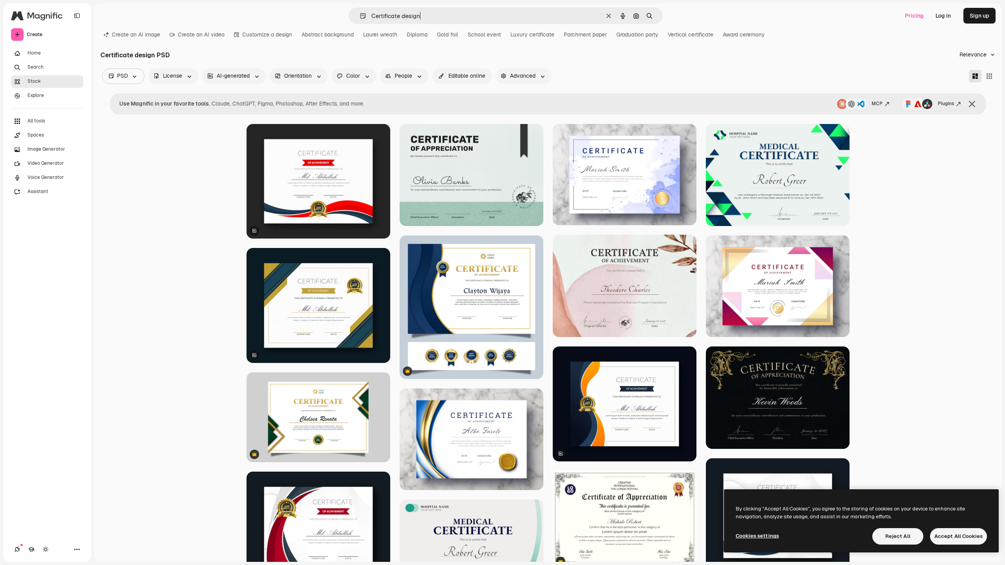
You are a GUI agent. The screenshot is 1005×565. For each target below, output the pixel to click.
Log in (943, 15)
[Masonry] (975, 76)
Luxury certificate (532, 34)
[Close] (972, 104)
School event (484, 34)
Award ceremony (744, 34)
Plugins (946, 103)
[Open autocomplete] (360, 16)
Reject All (897, 536)
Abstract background (328, 34)
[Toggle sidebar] (77, 15)
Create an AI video (201, 34)
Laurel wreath (380, 34)
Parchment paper (585, 34)
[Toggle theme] (45, 549)
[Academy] (31, 549)
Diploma (417, 34)
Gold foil (447, 34)
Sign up (979, 15)
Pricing (914, 15)
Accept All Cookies (958, 536)
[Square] (989, 76)
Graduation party (637, 34)
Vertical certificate (690, 34)
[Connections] (17, 549)
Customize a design (267, 34)
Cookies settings (757, 535)
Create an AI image (136, 34)
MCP (877, 103)
